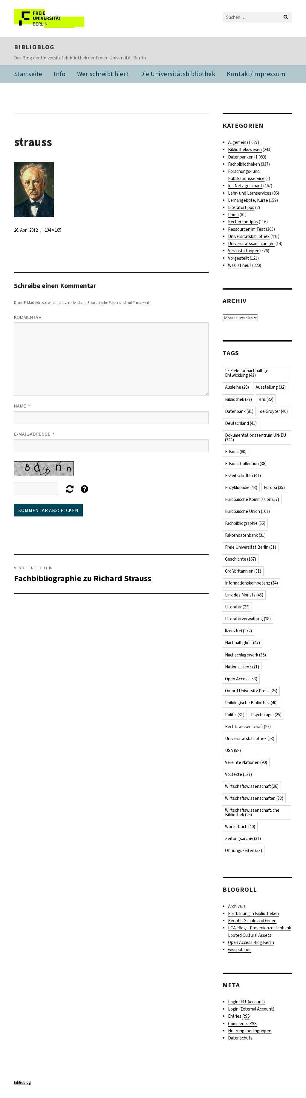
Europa (274, 487)
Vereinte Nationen (246, 762)
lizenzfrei (238, 631)
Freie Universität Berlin (250, 547)
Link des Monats (244, 595)
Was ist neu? (239, 265)
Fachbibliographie (245, 523)
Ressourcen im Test (246, 229)
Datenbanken (240, 157)
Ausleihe (237, 387)
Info (59, 74)
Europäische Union (247, 511)
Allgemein (237, 142)
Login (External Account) (251, 1009)
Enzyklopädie (241, 487)
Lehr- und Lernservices (249, 193)
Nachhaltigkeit (242, 643)
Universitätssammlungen (251, 244)
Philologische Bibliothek (251, 703)
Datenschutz (240, 1038)
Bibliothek (238, 399)
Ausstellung (270, 387)
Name (22, 406)
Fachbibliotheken (244, 164)
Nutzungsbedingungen (249, 1031)
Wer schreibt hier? (103, 74)
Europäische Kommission (252, 499)
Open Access (241, 679)
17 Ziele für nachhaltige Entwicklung (246, 373)
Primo (233, 215)
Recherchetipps (243, 222)
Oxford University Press (251, 691)
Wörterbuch (240, 827)
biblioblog (34, 47)
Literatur (237, 607)
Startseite (28, 74)
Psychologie (266, 715)
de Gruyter (274, 411)
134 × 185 (53, 230)
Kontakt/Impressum (256, 74)
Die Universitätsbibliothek (177, 74)
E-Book (236, 452)
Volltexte (238, 774)
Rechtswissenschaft (248, 727)
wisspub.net (239, 950)
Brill (265, 399)
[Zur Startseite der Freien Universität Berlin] (53, 18)
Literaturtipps (241, 207)
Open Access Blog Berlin (251, 942)
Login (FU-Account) (246, 1002)
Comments (242, 1024)
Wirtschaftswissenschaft (252, 786)
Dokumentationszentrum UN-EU (255, 437)
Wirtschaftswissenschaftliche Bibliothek (252, 812)
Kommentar (28, 317)
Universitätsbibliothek (249, 236)
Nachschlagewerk (245, 655)
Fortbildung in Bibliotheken (253, 913)
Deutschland (241, 423)
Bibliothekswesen (245, 150)
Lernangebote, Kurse (248, 200)
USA (233, 750)
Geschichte (240, 559)
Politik (234, 715)
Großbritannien (243, 571)
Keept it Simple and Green (252, 921)
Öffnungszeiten (243, 851)
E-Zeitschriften (243, 476)
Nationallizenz (242, 667)
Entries (239, 1016)
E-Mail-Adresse (34, 434)
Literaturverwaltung (248, 619)
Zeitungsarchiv (243, 839)
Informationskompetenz (251, 583)
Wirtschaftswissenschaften (254, 798)
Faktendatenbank (245, 535)
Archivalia (237, 906)
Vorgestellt (238, 258)
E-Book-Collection (246, 464)
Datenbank (239, 411)
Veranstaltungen (243, 251)
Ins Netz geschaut (245, 186)
